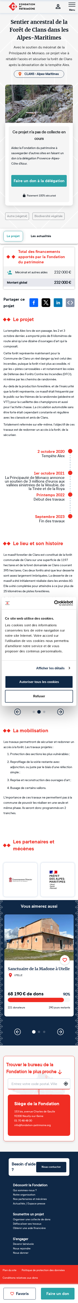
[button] (34, 712)
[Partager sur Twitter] (46, 302)
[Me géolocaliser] (66, 1083)
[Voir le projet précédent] (17, 1032)
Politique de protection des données (43, 1270)
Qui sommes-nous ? (25, 1190)
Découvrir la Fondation (30, 1185)
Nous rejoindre (22, 1248)
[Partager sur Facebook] (33, 302)
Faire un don (57, 1293)
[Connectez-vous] (58, 6)
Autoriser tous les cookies (39, 682)
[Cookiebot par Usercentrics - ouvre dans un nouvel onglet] (55, 603)
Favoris (22, 1293)
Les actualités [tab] (41, 236)
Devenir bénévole (23, 1243)
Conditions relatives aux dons (20, 1277)
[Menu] (71, 4)
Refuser (39, 696)
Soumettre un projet (28, 1214)
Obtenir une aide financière (29, 1228)
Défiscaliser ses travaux (27, 1223)
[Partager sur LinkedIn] (58, 302)
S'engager (20, 1239)
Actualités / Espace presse (29, 1203)
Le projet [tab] (13, 236)
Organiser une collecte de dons (31, 1219)
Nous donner (20, 1252)
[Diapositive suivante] (60, 712)
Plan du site (9, 1270)
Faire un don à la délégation (39, 180)
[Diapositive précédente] (17, 712)
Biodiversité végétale (48, 216)
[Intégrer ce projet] (70, 302)
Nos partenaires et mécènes (30, 1199)
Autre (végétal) (17, 216)
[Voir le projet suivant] (60, 1032)
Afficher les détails (50, 668)
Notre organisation (24, 1194)
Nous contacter (51, 1167)
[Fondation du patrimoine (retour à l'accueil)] (21, 6)
